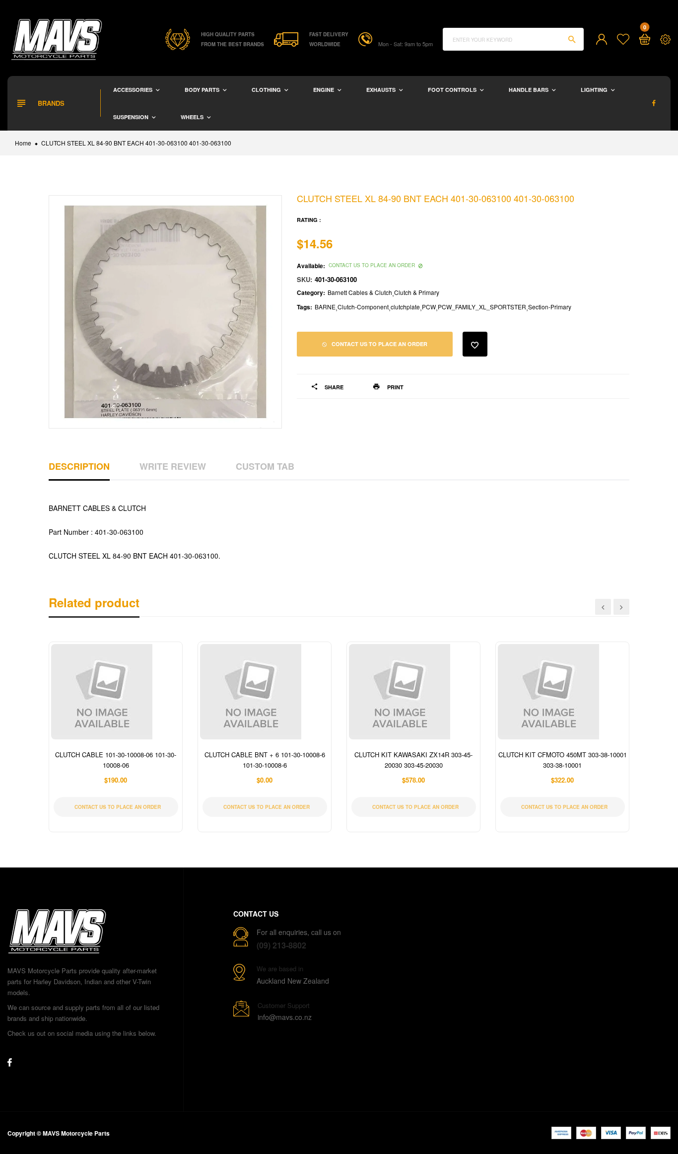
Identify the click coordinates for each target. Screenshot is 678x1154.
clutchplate (405, 306)
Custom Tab (265, 466)
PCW (429, 306)
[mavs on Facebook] (654, 103)
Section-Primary (549, 306)
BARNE (325, 306)
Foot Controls (453, 89)
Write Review (172, 466)
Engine (324, 89)
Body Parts (203, 89)
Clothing (267, 89)
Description (79, 466)
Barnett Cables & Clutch (360, 292)
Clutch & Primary (416, 292)
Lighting (595, 89)
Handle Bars (529, 89)
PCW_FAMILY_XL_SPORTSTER (482, 306)
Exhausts (381, 89)
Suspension (131, 117)
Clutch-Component (363, 306)
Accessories (133, 89)
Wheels (193, 117)
